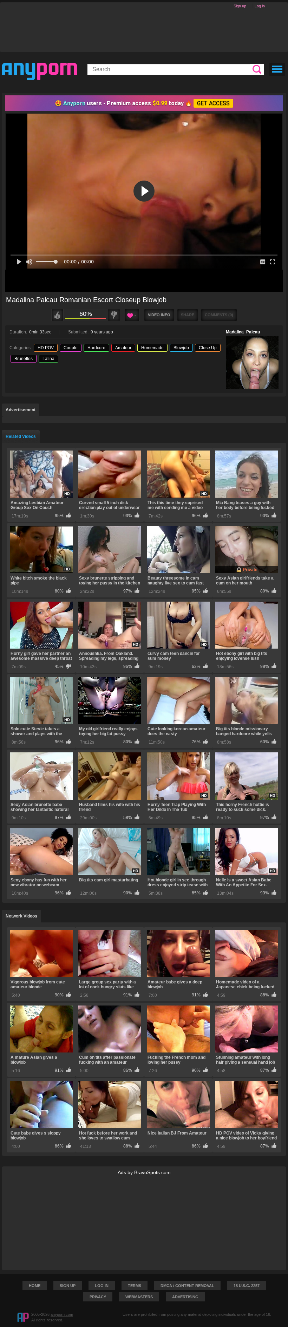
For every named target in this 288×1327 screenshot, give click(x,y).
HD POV (46, 347)
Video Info (159, 315)
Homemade (152, 347)
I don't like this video (114, 315)
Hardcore (96, 347)
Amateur (123, 347)
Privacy (98, 1297)
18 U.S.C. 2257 (247, 1286)
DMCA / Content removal (187, 1286)
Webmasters (139, 1297)
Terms (134, 1286)
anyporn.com (62, 1314)
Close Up (208, 347)
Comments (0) (219, 315)
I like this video (57, 315)
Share (187, 315)
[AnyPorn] (39, 71)
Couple (71, 347)
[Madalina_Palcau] (252, 362)
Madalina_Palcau (243, 332)
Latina (48, 358)
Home (34, 1286)
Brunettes (23, 358)
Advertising (185, 1297)
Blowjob (181, 347)
